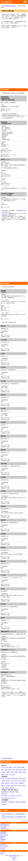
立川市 (20, 780)
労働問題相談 (3, 839)
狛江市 (16, 780)
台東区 (7, 772)
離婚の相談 (2, 836)
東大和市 (8, 785)
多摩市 (24, 780)
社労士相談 (3, 804)
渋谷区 (13, 769)
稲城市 (12, 778)
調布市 (2, 783)
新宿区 (17, 769)
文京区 (6, 774)
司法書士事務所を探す (5, 825)
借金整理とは (3, 844)
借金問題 (2, 853)
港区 (10, 774)
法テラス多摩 (11, 795)
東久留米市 (21, 783)
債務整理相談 (4, 801)
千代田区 (16, 772)
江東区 (5, 769)
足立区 (2, 767)
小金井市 (3, 780)
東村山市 (3, 785)
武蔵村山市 (12, 787)
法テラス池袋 (4, 798)
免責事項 (14, 858)
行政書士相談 (23, 801)
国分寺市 (8, 780)
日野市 (12, 785)
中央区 (11, 772)
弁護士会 (17, 791)
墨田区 (25, 769)
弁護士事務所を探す (4, 824)
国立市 (24, 778)
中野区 (24, 772)
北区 (2, 769)
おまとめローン (3, 847)
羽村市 (16, 783)
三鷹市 (2, 787)
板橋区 (10, 767)
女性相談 (17, 801)
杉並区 (21, 769)
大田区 (19, 767)
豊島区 (20, 772)
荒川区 (6, 767)
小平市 (12, 780)
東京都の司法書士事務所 (7, 758)
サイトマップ (14, 859)
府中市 (16, 785)
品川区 (9, 769)
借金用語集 (2, 848)
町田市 (24, 785)
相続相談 (7, 27)
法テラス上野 (18, 795)
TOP (2, 5)
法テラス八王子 (11, 798)
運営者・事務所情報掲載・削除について (14, 855)
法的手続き (2, 841)
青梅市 (16, 778)
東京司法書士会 (4, 791)
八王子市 (12, 783)
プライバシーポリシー (14, 856)
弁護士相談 (11, 791)
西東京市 (7, 783)
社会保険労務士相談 (4, 828)
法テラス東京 (4, 795)
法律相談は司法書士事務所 (10, 5)
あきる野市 (7, 778)
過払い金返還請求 (4, 846)
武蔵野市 (7, 787)
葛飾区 (23, 767)
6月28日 (3, 813)
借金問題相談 (3, 832)
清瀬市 (20, 778)
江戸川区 (15, 767)
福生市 (20, 785)
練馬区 (2, 774)
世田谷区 (3, 772)
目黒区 (13, 774)
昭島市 (2, 778)
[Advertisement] (14, 43)
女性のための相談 (4, 835)
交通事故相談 (11, 801)
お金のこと (2, 852)
